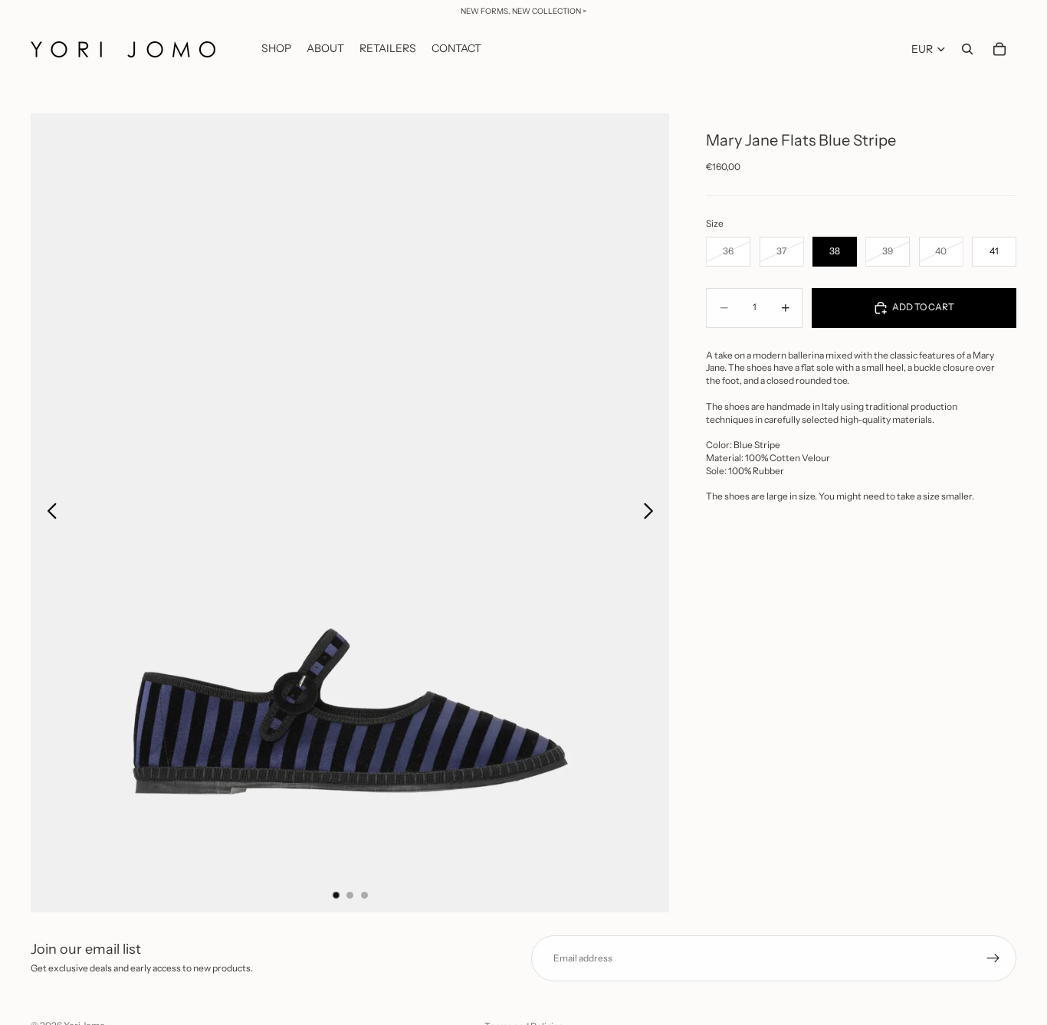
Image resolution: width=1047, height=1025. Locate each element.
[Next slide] (652, 513)
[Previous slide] (48, 513)
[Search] (967, 49)
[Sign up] (993, 958)
